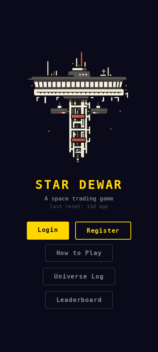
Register (103, 230)
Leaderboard (79, 300)
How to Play (79, 253)
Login (48, 230)
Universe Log (79, 276)
